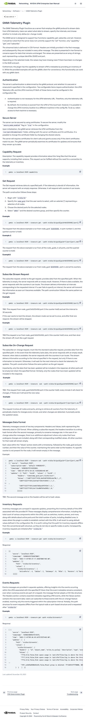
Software (16, 11)
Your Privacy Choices (38, 709)
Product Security (26, 713)
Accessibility (64, 709)
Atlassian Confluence (59, 716)
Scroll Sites (46, 716)
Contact (36, 713)
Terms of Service (52, 709)
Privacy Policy (24, 709)
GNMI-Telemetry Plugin (34, 11)
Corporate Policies (76, 709)
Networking (23, 3)
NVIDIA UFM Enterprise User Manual (44, 3)
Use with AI (10, 17)
